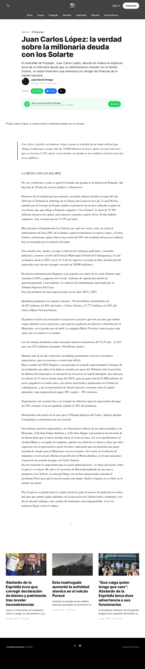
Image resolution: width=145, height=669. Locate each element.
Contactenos (111, 15)
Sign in (116, 5)
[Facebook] (80, 646)
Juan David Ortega (42, 79)
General (67, 15)
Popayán (53, 15)
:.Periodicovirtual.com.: (15, 647)
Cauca (40, 15)
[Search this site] (8, 5)
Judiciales (81, 15)
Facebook (52, 91)
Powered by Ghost (131, 647)
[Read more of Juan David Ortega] (25, 81)
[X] (75, 646)
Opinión (95, 15)
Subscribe (131, 5)
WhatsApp (38, 91)
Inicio (30, 15)
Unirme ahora (114, 104)
